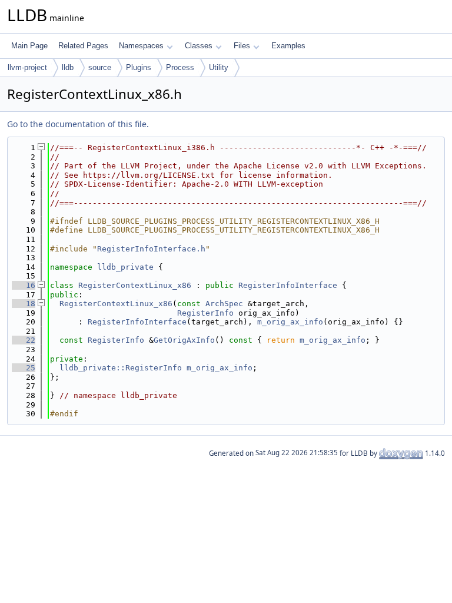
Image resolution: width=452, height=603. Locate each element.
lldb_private (125, 267)
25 (23, 367)
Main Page (29, 45)
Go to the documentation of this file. (78, 124)
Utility (218, 67)
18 (23, 303)
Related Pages (83, 45)
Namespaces (141, 45)
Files (242, 45)
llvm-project (27, 67)
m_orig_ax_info (290, 321)
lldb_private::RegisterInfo (120, 367)
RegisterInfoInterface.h (151, 248)
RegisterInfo (205, 313)
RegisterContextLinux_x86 (134, 285)
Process (180, 67)
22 (23, 340)
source (99, 67)
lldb (68, 67)
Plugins (138, 67)
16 (23, 285)
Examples (288, 45)
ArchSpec (224, 303)
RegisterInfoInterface (287, 285)
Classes (198, 45)
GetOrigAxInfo (184, 340)
